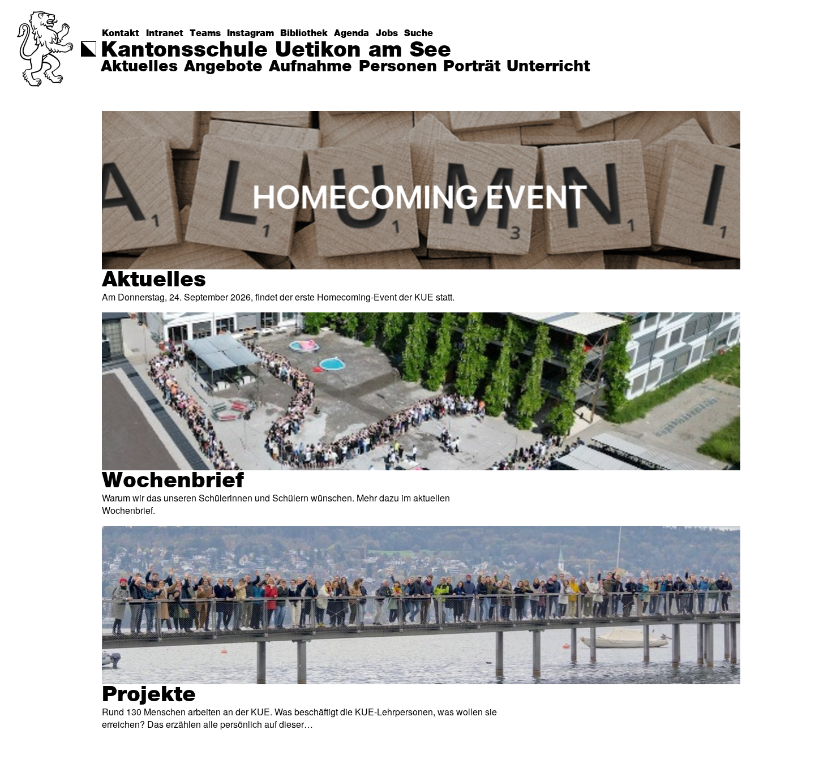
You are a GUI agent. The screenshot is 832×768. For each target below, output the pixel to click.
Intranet (164, 33)
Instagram (250, 33)
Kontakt (120, 33)
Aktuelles (139, 67)
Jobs (387, 33)
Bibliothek (304, 33)
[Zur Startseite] (46, 71)
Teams (205, 33)
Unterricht (548, 67)
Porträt (471, 67)
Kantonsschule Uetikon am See (276, 50)
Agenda (351, 33)
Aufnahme (310, 67)
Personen (398, 67)
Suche (418, 33)
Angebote (223, 67)
